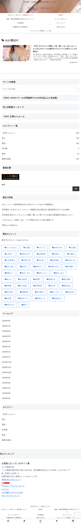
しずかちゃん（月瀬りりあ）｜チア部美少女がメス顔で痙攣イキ (28, 220)
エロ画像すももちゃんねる (12, 492)
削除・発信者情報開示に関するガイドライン (67, 511)
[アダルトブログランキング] (13, 486)
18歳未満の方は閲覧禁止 (14, 517)
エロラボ (5, 489)
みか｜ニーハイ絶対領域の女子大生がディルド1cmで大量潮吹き (27, 204)
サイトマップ (67, 515)
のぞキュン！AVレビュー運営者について (14, 509)
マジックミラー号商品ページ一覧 (67, 517)
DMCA (41, 509)
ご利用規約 (40, 515)
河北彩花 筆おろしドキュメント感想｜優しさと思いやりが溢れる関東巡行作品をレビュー (38, 215)
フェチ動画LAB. (8, 467)
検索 (3, 185)
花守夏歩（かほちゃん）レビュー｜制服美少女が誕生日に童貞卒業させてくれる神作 (36, 210)
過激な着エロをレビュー (11, 480)
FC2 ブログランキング (11, 496)
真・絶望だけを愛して (10, 473)
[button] (77, 89)
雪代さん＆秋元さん (10, 225)
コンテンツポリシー (14, 515)
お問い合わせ (40, 517)
